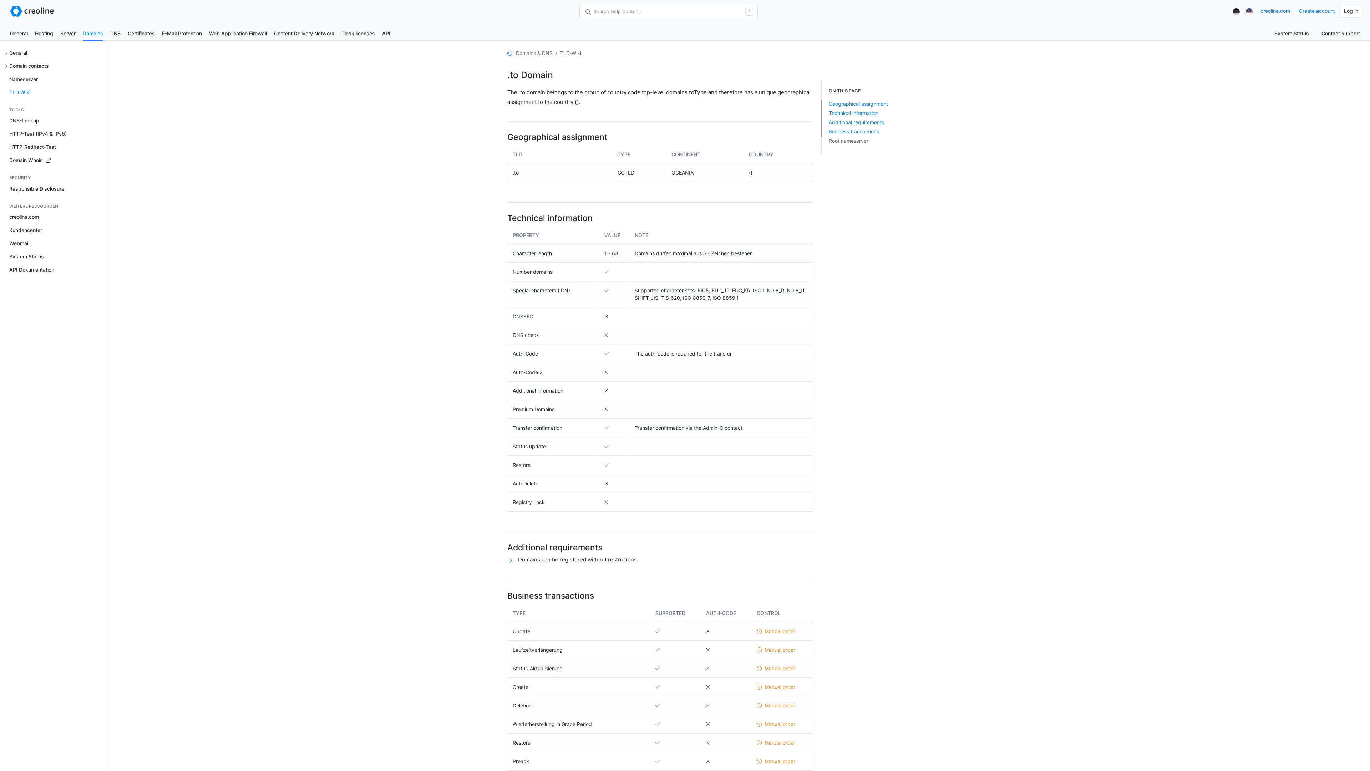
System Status (1291, 33)
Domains (93, 33)
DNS (115, 33)
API (386, 33)
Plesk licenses (358, 33)
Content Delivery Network (304, 33)
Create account (1317, 11)
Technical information (853, 113)
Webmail (19, 243)
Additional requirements (856, 122)
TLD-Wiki (570, 53)
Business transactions (854, 131)
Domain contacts (29, 66)
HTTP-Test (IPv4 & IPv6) (38, 134)
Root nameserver (848, 141)
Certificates (141, 33)
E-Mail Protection (182, 33)
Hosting (44, 33)
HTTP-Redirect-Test (32, 147)
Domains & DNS (534, 53)
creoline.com (1275, 11)
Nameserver (23, 79)
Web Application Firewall (238, 33)
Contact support (1340, 33)
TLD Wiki (19, 92)
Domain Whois (26, 160)
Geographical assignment (858, 104)
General (19, 33)
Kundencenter (25, 230)
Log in (1351, 11)
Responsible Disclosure (36, 189)
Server (68, 33)
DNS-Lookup (24, 120)
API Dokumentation (31, 270)
